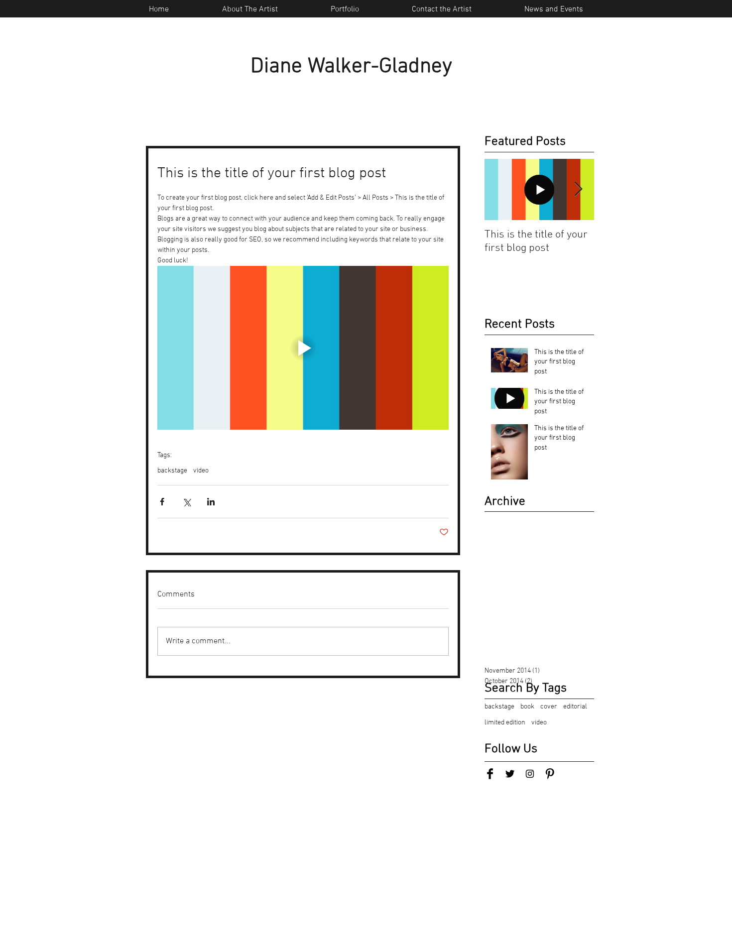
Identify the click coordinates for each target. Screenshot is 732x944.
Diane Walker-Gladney (351, 67)
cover (548, 707)
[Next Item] (578, 189)
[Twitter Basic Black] (509, 773)
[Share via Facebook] (162, 501)
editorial (575, 707)
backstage (172, 471)
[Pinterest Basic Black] (549, 773)
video (201, 471)
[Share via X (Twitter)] (186, 501)
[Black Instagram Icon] (529, 773)
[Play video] (303, 348)
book (527, 707)
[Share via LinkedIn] (211, 501)
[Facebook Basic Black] (490, 773)
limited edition (505, 722)
